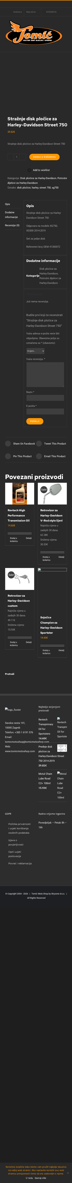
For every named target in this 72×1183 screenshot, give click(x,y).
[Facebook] (6, 764)
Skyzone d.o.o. (58, 893)
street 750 (45, 187)
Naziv (30, 392)
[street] (36, 83)
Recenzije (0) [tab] (12, 225)
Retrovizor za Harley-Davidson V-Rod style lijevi (51, 515)
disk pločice (24, 187)
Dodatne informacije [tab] (11, 215)
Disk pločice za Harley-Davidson (38, 178)
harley (35, 187)
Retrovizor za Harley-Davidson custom (19, 601)
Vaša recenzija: (35, 359)
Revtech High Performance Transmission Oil (19, 515)
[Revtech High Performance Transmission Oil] (19, 494)
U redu (29, 1178)
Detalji (29, 538)
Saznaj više (40, 1178)
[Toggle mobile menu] (65, 47)
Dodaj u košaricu (44, 157)
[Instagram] (11, 764)
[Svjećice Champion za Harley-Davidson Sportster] (52, 590)
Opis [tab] (7, 204)
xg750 (55, 187)
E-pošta (31, 405)
